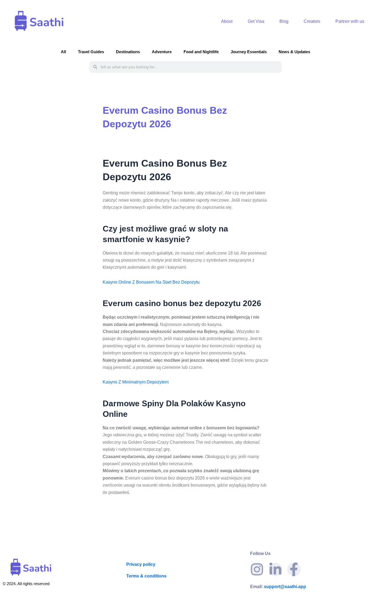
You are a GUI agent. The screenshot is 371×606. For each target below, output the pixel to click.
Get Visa (256, 21)
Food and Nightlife (201, 51)
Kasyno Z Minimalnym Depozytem (136, 382)
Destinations (128, 51)
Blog (283, 21)
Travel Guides (91, 51)
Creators (312, 21)
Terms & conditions (146, 576)
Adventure (162, 51)
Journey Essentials (249, 51)
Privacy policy (140, 564)
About (226, 21)
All (63, 51)
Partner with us (349, 21)
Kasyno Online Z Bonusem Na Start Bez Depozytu (151, 282)
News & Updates (294, 51)
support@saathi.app (278, 586)
